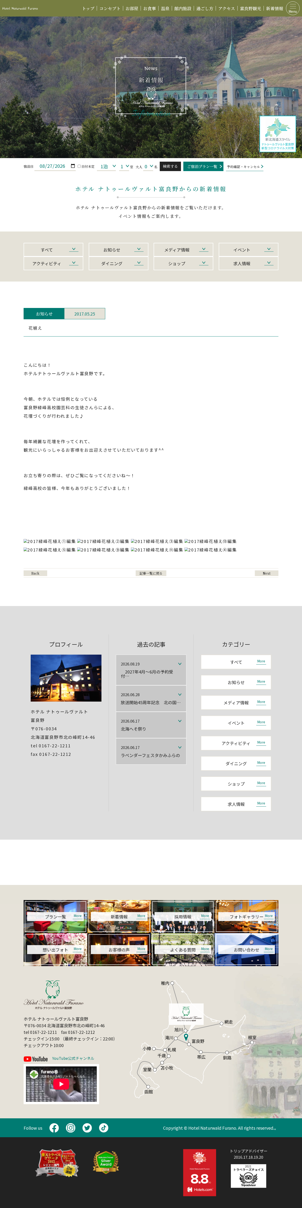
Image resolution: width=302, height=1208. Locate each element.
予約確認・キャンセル (243, 166)
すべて (47, 250)
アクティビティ (46, 263)
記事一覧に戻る (151, 573)
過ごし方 (204, 8)
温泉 (165, 8)
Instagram (70, 1127)
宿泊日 (29, 166)
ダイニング (111, 263)
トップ (88, 8)
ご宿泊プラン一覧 (202, 166)
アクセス (226, 8)
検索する (170, 166)
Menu (293, 11)
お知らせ (111, 250)
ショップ (176, 263)
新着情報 (274, 8)
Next (266, 573)
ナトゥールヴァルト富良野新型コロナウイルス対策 (278, 134)
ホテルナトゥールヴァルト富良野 (20, 8)
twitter (87, 1127)
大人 (139, 166)
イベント (241, 250)
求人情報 (241, 263)
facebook (54, 1127)
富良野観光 (250, 8)
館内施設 (182, 8)
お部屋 (132, 8)
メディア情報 (176, 250)
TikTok (103, 1127)
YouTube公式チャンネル (73, 1058)
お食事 (149, 8)
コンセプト (110, 8)
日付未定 (88, 166)
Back (35, 573)
